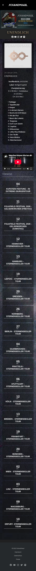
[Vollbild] (31, 169)
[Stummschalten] (28, 169)
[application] (18, 162)
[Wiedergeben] (5, 169)
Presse (18, 559)
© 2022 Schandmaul (18, 548)
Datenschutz (18, 556)
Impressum (18, 552)
